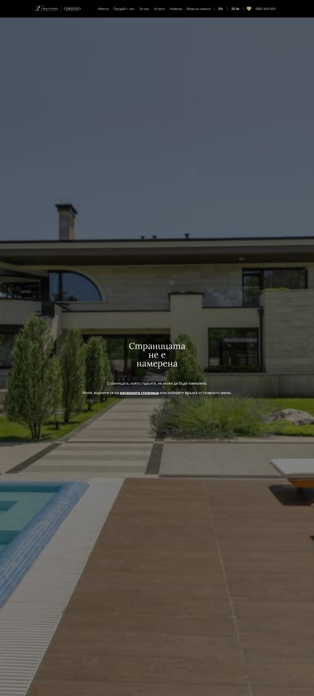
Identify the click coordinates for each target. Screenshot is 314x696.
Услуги (159, 9)
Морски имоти (199, 9)
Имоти (103, 9)
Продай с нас (123, 9)
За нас (144, 9)
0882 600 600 (265, 9)
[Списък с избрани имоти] (249, 9)
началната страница (139, 392)
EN (220, 9)
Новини (176, 9)
